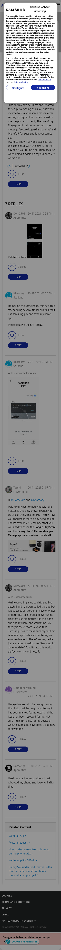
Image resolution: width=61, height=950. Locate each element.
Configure (18, 88)
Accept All (43, 88)
